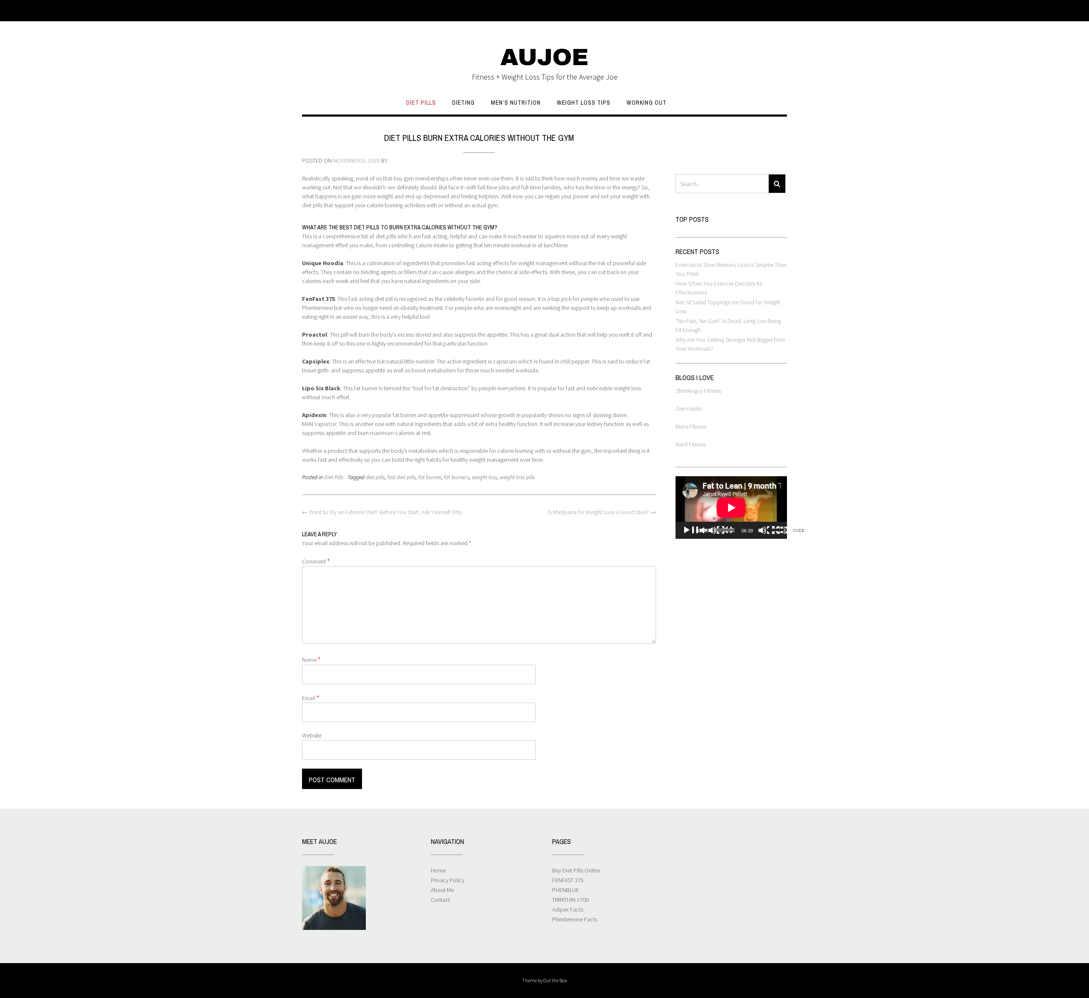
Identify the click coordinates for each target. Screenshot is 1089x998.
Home (438, 870)
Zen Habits (689, 408)
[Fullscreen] (797, 530)
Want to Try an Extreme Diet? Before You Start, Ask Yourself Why (382, 512)
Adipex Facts (567, 909)
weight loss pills (517, 477)
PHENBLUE (565, 890)
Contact (440, 900)
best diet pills (359, 227)
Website (312, 735)
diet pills (375, 477)
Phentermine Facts (574, 919)
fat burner (429, 477)
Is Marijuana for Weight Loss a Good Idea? (602, 512)
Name (311, 659)
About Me (442, 890)
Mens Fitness (691, 426)
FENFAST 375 (568, 880)
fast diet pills (401, 477)
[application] (731, 507)
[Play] (707, 530)
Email (310, 698)
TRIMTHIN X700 (570, 900)
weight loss (484, 477)
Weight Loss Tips (583, 102)
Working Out (647, 102)
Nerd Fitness (691, 444)
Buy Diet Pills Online (576, 870)
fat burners (456, 477)
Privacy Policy (448, 880)
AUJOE (544, 57)
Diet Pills (421, 102)
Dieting (463, 102)
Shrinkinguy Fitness (698, 391)
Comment (316, 561)
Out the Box (555, 980)
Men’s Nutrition (516, 102)
